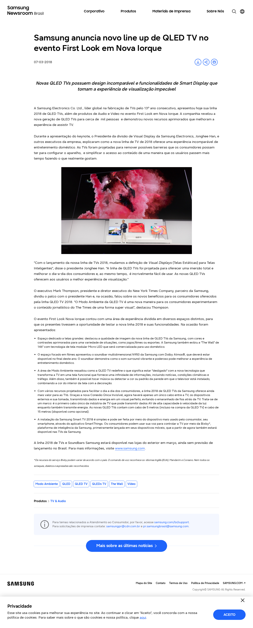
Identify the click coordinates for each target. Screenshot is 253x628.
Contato (160, 583)
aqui (143, 617)
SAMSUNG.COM (233, 583)
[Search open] (234, 11)
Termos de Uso (178, 583)
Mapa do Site (144, 583)
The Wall (117, 484)
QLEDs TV (99, 484)
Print (214, 62)
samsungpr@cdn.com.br (123, 526)
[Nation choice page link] (242, 11)
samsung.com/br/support (171, 522)
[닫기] (243, 600)
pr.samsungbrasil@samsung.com (166, 526)
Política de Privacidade (205, 583)
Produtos (128, 11)
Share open (206, 62)
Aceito (229, 615)
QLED (66, 484)
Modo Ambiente (46, 484)
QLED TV (81, 484)
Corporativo (94, 11)
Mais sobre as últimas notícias (124, 545)
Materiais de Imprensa (171, 11)
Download (198, 62)
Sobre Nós (215, 11)
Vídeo (131, 484)
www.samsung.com (130, 448)
